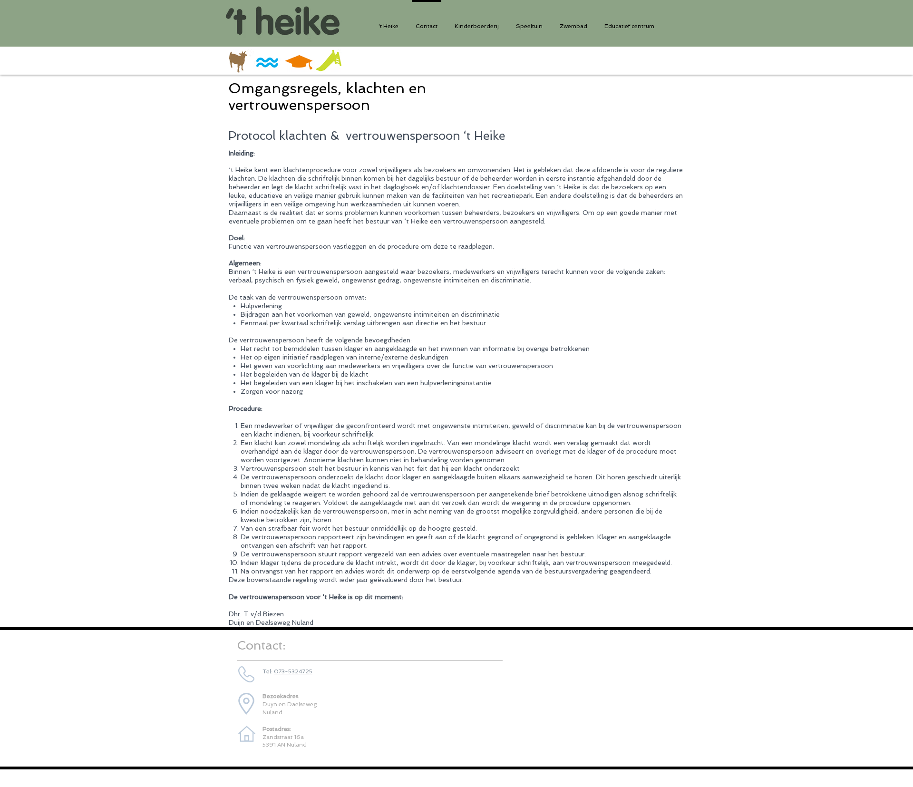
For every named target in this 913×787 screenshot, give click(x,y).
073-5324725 (293, 671)
